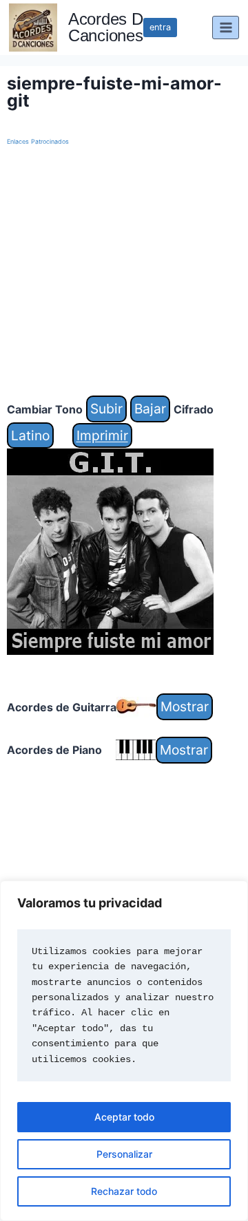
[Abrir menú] (225, 27)
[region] (124, 1050)
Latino (30, 435)
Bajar (150, 408)
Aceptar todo (124, 1117)
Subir (106, 408)
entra (160, 27)
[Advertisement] (124, 272)
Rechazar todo (124, 1191)
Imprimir (102, 435)
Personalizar (124, 1154)
